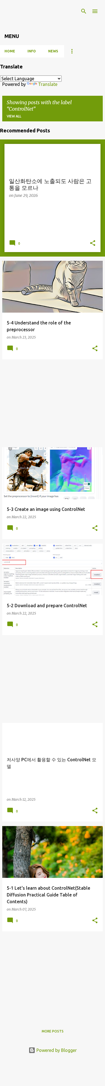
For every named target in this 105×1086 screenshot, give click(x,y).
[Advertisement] (52, 403)
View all (14, 116)
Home (9, 51)
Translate (47, 84)
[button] (92, 243)
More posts (53, 1031)
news (53, 51)
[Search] (83, 11)
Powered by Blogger (56, 1050)
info (31, 51)
